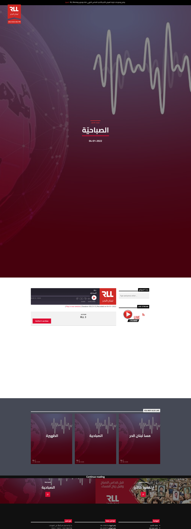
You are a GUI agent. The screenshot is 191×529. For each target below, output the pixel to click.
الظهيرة (52, 459)
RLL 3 (83, 341)
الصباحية (96, 459)
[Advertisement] (134, 384)
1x (81, 322)
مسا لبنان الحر (140, 459)
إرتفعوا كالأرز (144, 511)
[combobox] (134, 319)
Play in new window (73, 330)
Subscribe (91, 325)
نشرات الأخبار (95, 133)
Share (83, 325)
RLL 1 (34, 484)
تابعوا (67, 2)
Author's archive (41, 344)
